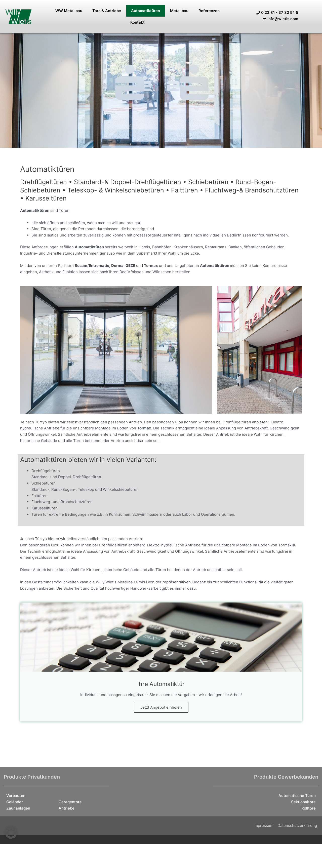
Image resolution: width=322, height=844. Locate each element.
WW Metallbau (68, 10)
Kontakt (137, 22)
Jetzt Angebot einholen (161, 707)
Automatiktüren (145, 10)
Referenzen (209, 10)
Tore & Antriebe (106, 10)
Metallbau (179, 10)
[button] (11, 833)
